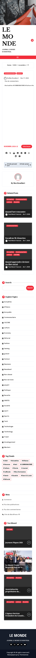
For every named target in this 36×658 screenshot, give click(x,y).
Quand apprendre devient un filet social (17, 263)
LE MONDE (9, 36)
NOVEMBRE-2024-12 (11, 146)
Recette (7, 395)
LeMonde (7, 471)
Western (7, 447)
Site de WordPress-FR (12, 514)
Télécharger (27, 146)
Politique (7, 390)
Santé (6, 475)
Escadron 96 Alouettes (15, 238)
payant (6, 385)
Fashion (7, 343)
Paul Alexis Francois (14, 214)
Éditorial (7, 338)
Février (16, 468)
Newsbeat (8, 369)
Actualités (10, 199)
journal (25, 468)
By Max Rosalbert (13, 78)
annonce (7, 464)
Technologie (8, 426)
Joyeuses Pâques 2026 (14, 542)
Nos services (9, 380)
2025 (6, 460)
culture (9, 202)
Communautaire (10, 73)
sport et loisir (27, 475)
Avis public (8, 312)
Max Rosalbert (19, 183)
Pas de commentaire (12, 81)
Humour (7, 359)
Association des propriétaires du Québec (12, 591)
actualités (9, 85)
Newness (7, 364)
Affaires (7, 307)
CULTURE (16, 254)
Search (8, 282)
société (15, 475)
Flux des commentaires (12, 509)
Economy (7, 333)
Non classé (8, 374)
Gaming (6, 348)
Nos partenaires (20, 471)
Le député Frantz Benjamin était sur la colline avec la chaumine (13, 568)
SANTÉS (6, 400)
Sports (6, 416)
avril (15, 464)
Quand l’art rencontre (15, 211)
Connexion (8, 499)
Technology (8, 432)
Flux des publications (11, 504)
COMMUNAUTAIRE (19, 85)
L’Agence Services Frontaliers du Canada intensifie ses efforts (14, 615)
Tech (6, 421)
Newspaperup (12, 655)
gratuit (19, 73)
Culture (28, 85)
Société (16, 202)
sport (6, 411)
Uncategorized (9, 442)
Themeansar (23, 655)
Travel (6, 437)
